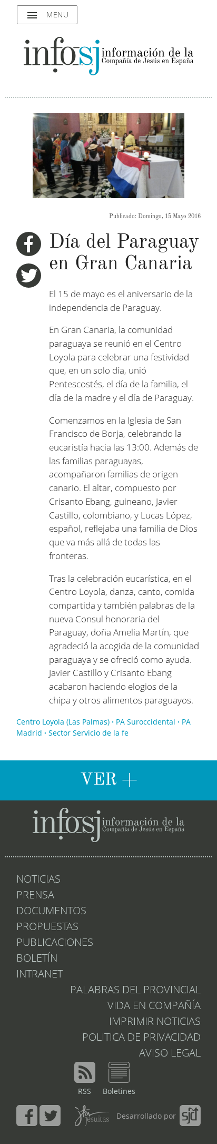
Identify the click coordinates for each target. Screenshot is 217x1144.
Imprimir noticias (155, 1022)
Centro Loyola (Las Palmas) (63, 722)
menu (47, 15)
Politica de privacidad (141, 1038)
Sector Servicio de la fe (88, 733)
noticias (38, 880)
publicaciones (54, 943)
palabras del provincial (135, 990)
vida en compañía (154, 1006)
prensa (35, 896)
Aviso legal (170, 1054)
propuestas (47, 927)
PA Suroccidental (145, 722)
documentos (51, 911)
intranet (39, 975)
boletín (36, 959)
